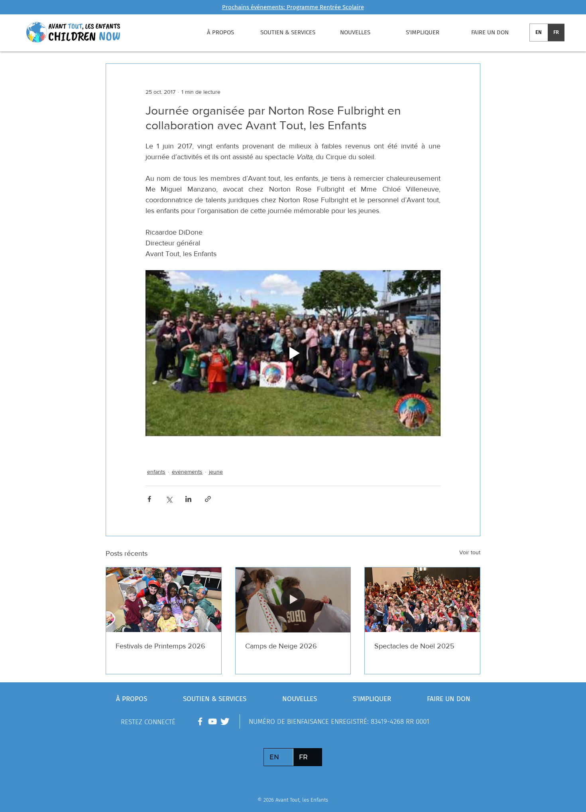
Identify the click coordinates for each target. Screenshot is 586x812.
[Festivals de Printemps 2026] (163, 599)
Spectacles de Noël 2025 (414, 646)
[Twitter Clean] (225, 721)
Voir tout (469, 552)
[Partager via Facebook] (149, 499)
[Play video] (293, 353)
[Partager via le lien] (208, 499)
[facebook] (200, 721)
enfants (156, 471)
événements (187, 471)
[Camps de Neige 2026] (293, 599)
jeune (216, 471)
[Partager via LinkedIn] (188, 499)
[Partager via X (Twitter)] (169, 499)
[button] (220, 32)
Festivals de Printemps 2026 (160, 646)
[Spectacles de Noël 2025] (422, 599)
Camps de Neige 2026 (281, 646)
